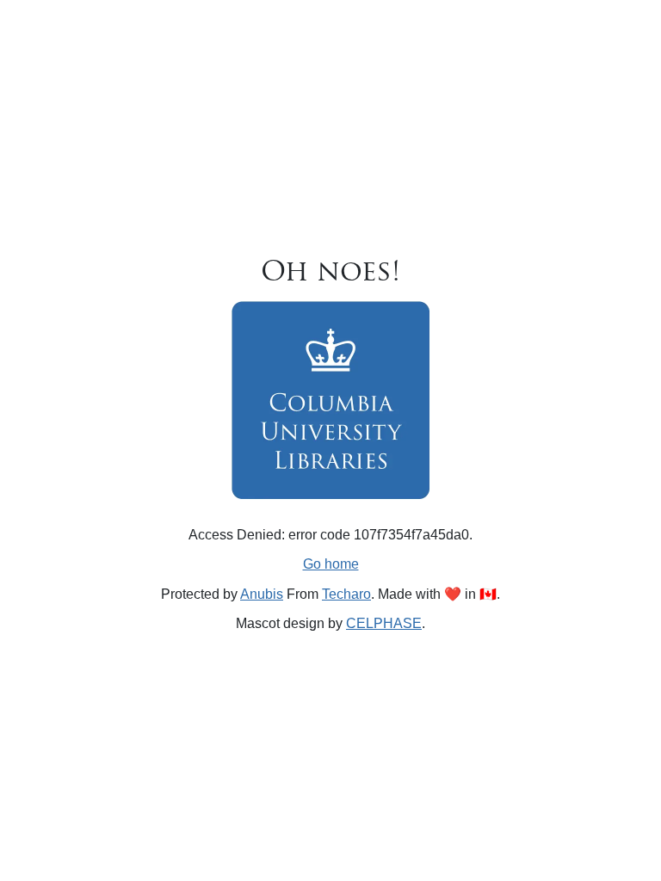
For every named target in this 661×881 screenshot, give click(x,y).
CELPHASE (384, 623)
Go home (331, 564)
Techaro (346, 594)
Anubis (261, 594)
